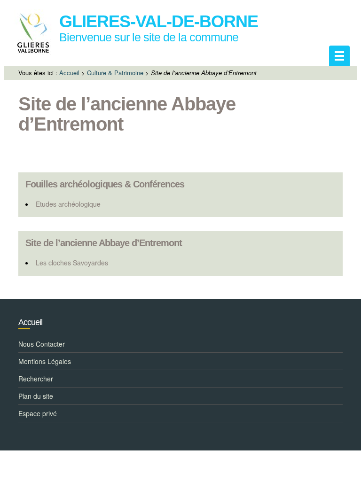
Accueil (69, 72)
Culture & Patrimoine (115, 72)
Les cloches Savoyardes (72, 262)
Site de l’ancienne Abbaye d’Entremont (103, 243)
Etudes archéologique (68, 204)
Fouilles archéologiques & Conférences (104, 184)
